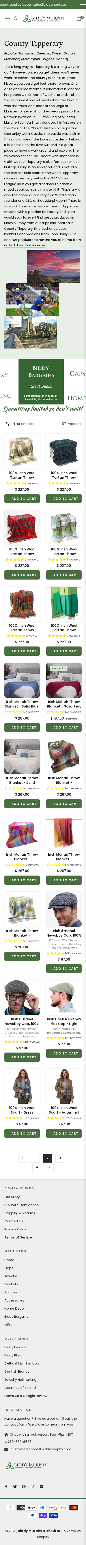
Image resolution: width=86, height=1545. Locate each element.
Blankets (11, 1284)
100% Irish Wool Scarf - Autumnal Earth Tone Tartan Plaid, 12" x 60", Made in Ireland (64, 1110)
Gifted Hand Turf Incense (24, 245)
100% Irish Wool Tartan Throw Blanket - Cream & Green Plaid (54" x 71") (22, 475)
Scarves (10, 1292)
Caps (8, 1268)
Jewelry (10, 1276)
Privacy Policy (15, 1229)
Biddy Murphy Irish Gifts (39, 1531)
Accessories (14, 1300)
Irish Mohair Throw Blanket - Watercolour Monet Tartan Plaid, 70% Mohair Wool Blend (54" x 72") (64, 780)
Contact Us (13, 1221)
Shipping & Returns (19, 1213)
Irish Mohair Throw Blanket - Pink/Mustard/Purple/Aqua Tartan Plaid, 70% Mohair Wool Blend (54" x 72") (22, 856)
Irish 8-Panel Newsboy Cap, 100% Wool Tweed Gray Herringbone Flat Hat (22, 1021)
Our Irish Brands (16, 1371)
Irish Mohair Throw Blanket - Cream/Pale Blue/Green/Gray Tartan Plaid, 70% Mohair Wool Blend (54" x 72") (22, 933)
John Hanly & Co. (63, 234)
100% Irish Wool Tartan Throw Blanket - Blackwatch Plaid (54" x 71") (64, 475)
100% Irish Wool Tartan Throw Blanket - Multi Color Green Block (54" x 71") (64, 627)
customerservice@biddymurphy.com (40, 1449)
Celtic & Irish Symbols (21, 1363)
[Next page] (49, 1167)
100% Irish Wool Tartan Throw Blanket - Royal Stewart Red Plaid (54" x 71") (22, 551)
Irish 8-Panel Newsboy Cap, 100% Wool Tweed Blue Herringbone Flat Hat (64, 933)
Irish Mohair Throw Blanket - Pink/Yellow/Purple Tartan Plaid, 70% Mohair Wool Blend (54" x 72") (64, 856)
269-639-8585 (20, 1441)
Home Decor (14, 1308)
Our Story (12, 1197)
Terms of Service (18, 1237)
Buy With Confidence (21, 1205)
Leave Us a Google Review (25, 1395)
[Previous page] (22, 1158)
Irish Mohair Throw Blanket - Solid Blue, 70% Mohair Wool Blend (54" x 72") (22, 704)
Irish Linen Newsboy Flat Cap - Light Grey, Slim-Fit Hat (64, 1021)
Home (9, 1260)
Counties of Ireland (20, 1387)
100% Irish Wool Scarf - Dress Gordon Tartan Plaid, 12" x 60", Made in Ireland (22, 1110)
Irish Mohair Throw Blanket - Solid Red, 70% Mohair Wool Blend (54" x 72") (64, 704)
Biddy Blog (12, 1355)
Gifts (8, 1324)
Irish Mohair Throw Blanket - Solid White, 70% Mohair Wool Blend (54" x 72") (22, 780)
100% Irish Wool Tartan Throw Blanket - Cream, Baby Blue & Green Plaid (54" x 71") (64, 551)
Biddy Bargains (16, 1316)
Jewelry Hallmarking (20, 1379)
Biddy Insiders (15, 1347)
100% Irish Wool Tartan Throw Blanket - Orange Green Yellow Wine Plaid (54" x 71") (22, 627)
